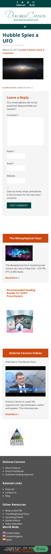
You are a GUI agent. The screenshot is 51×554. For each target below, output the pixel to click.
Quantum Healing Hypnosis (19, 474)
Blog (32, 5)
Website (11, 175)
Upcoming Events (14, 517)
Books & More (12, 520)
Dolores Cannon (25, 15)
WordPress (28, 551)
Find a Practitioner (14, 471)
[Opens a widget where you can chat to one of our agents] (40, 549)
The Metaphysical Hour (17, 513)
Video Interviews (13, 523)
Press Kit (21, 5)
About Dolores (12, 467)
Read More (11, 277)
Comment (12, 115)
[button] (25, 26)
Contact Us (10, 492)
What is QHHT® (13, 510)
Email (10, 163)
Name (11, 151)
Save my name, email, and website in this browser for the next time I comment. (24, 195)
